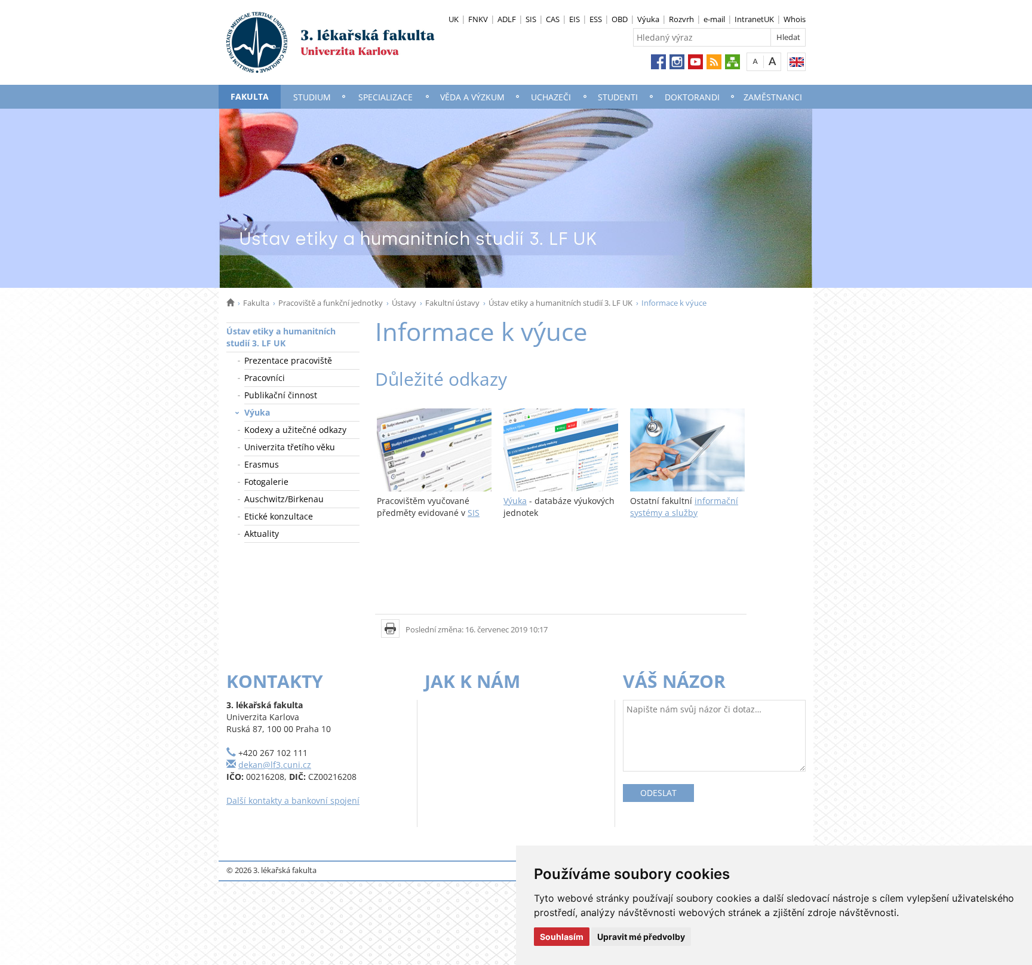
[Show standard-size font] (755, 61)
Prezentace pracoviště (288, 360)
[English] (796, 62)
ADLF (506, 19)
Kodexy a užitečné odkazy (295, 429)
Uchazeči (551, 97)
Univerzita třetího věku (289, 447)
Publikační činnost (280, 395)
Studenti (618, 97)
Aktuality (261, 533)
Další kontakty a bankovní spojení (293, 800)
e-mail (714, 19)
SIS (531, 19)
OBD (620, 19)
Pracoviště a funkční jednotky (330, 302)
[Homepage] (230, 302)
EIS (574, 19)
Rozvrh (681, 19)
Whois (795, 19)
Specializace (385, 97)
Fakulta (250, 96)
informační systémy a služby (684, 506)
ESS (595, 19)
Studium (312, 97)
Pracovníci (264, 377)
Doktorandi (692, 97)
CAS (553, 19)
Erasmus (261, 464)
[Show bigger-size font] (772, 61)
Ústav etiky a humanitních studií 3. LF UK (560, 302)
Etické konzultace (278, 516)
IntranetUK (754, 19)
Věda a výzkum (472, 97)
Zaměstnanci (773, 97)
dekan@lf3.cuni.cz (274, 764)
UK (454, 19)
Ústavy (404, 302)
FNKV (478, 19)
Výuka (648, 19)
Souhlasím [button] (561, 937)
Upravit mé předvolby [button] (641, 937)
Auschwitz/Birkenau (284, 499)
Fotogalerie (266, 481)
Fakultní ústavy (452, 302)
